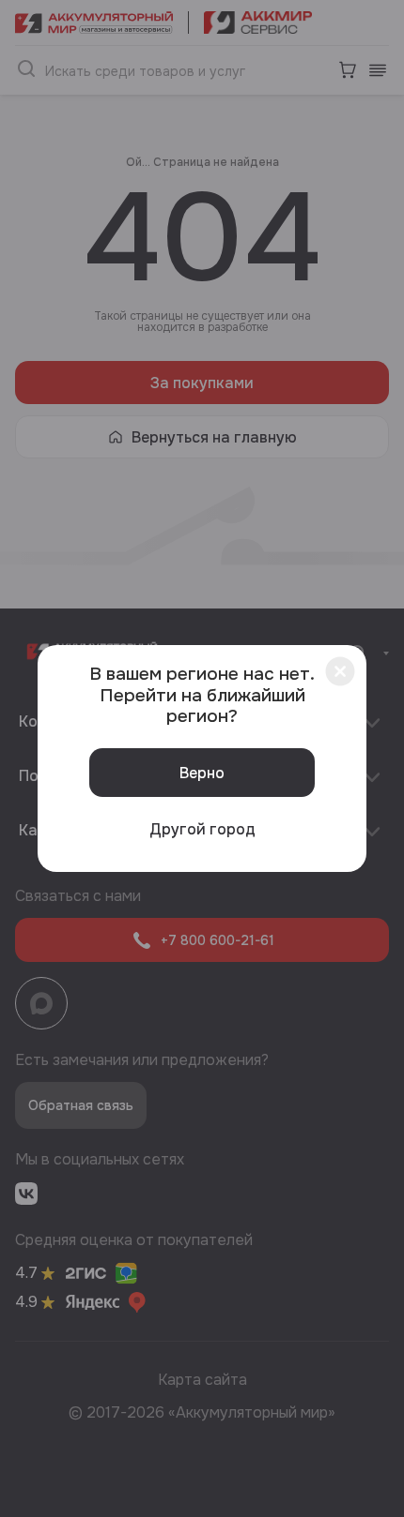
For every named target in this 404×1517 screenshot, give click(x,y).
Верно (202, 773)
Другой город (202, 829)
